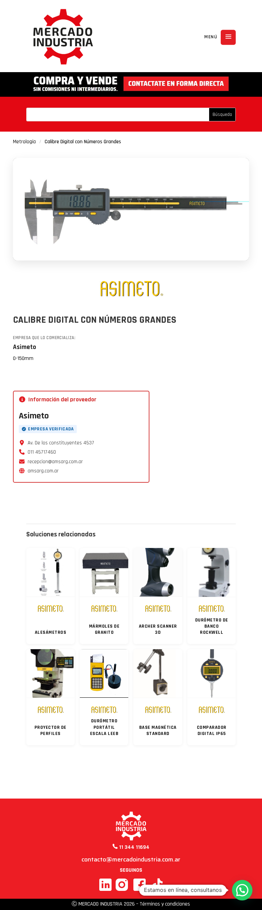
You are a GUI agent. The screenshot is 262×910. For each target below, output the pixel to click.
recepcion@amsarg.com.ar (55, 461)
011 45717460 (42, 452)
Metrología (24, 141)
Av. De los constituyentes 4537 (61, 443)
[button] (242, 890)
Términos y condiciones (165, 904)
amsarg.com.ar (43, 471)
